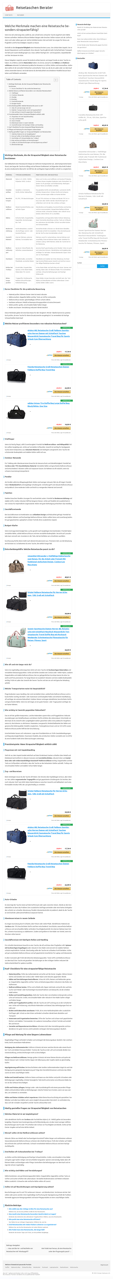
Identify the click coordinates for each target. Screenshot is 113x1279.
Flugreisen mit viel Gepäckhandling (22, 116)
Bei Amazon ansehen (62, 355)
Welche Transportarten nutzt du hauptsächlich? (26, 110)
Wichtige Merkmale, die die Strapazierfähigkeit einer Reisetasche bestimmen (30, 85)
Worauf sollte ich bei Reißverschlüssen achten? (26, 136)
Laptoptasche (54, 1267)
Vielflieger (15, 93)
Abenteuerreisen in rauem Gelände (23, 123)
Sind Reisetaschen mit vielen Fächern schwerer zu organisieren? (32, 1224)
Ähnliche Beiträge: (17, 144)
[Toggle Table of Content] (54, 80)
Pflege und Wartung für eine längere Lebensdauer (25, 129)
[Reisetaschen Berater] (8, 12)
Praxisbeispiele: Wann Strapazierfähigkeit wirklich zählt (27, 114)
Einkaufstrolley (26, 1267)
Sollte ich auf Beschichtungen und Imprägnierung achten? (29, 142)
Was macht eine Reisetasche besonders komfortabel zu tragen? (32, 1214)
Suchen (79, 263)
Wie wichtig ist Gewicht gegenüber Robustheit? (26, 112)
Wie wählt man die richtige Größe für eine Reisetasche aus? (31, 1209)
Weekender (36, 1267)
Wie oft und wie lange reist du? (21, 108)
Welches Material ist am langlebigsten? (24, 134)
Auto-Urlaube (16, 120)
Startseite (8, 15)
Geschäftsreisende (17, 101)
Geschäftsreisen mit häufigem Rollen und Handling (27, 125)
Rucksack (45, 1267)
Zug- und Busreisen (18, 118)
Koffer (7, 1267)
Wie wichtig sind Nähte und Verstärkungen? (25, 140)
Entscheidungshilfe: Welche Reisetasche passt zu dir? (26, 106)
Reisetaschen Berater (34, 7)
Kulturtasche (74, 1267)
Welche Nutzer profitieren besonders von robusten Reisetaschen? (30, 91)
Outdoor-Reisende (18, 95)
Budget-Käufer (16, 103)
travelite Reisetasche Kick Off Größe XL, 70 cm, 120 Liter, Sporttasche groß (92, 117)
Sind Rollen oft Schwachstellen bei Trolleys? (25, 138)
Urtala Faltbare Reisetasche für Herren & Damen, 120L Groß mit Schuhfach (91, 196)
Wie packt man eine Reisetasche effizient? (24, 1219)
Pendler (14, 97)
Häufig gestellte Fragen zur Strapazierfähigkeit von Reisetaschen (30, 132)
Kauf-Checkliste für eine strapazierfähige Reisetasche (26, 127)
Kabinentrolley (15, 1267)
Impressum (104, 1265)
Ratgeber (20, 15)
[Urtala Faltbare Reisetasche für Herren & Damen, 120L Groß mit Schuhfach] (93, 186)
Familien (14, 99)
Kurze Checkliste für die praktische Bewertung (26, 88)
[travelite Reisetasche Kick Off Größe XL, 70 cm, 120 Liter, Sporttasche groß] (93, 107)
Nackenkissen (64, 1267)
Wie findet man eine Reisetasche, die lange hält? (27, 1230)
